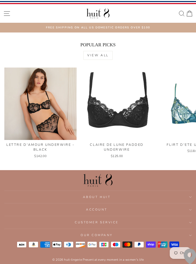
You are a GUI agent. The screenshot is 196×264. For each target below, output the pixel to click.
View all (98, 55)
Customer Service (97, 222)
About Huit (97, 197)
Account (96, 209)
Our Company (97, 235)
